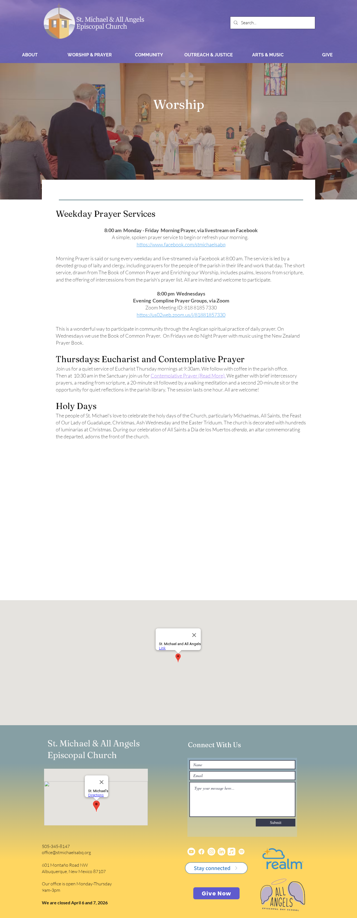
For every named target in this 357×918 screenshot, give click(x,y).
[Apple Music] (231, 851)
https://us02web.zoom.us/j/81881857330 (181, 315)
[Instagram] (211, 851)
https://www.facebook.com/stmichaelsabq (181, 244)
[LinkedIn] (221, 851)
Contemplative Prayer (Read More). (188, 376)
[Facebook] (201, 851)
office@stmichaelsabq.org (66, 852)
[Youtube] (191, 851)
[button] (89, 54)
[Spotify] (241, 851)
